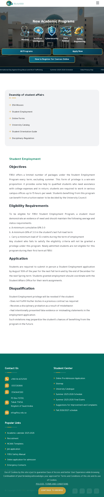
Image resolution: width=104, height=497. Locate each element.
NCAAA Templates (15, 444)
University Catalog (21, 125)
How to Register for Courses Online (52, 59)
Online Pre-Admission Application (70, 379)
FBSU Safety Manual (16, 455)
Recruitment (12, 439)
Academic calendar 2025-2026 (20, 433)
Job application (13, 449)
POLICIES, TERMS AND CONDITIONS (52, 484)
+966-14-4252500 (19, 379)
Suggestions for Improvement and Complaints (76, 405)
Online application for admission (21, 460)
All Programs (26, 52)
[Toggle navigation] (97, 3)
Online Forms (18, 119)
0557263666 (17, 386)
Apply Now (78, 52)
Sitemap (59, 384)
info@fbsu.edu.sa (18, 413)
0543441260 (17, 393)
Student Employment (22, 112)
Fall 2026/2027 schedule (66, 411)
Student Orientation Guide (24, 132)
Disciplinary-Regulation (23, 139)
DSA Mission (17, 105)
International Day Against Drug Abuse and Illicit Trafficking (34, 70)
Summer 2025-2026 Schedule (75, 70)
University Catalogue (64, 389)
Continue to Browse (52, 491)
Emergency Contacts (16, 465)
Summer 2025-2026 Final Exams (70, 400)
